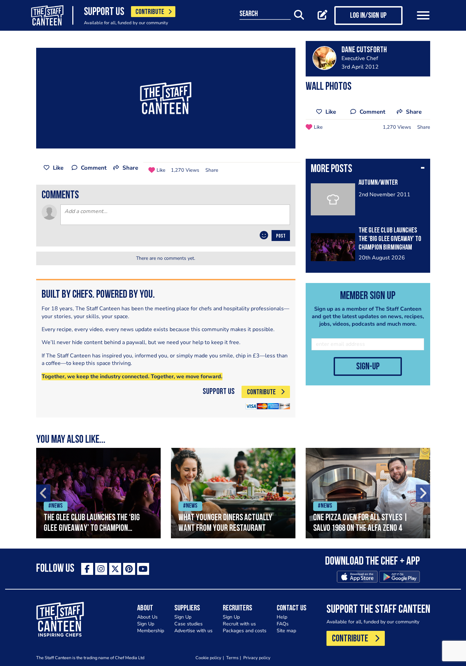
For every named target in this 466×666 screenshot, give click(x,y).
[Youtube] (143, 569)
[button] (368, 169)
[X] (115, 569)
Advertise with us (193, 630)
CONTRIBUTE (149, 12)
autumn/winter (378, 182)
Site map (286, 630)
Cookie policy (208, 658)
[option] (98, 493)
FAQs (283, 624)
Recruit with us (239, 624)
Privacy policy (257, 658)
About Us (147, 617)
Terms (232, 658)
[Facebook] (87, 569)
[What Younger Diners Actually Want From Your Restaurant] (233, 493)
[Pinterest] (129, 569)
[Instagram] (101, 569)
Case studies (188, 624)
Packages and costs (244, 630)
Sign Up (145, 624)
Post (281, 236)
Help (282, 617)
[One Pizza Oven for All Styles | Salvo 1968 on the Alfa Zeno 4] (368, 493)
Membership (150, 630)
